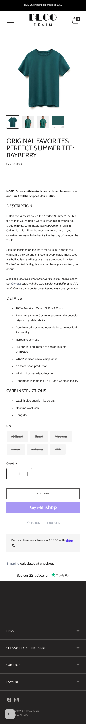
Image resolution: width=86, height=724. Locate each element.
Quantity (11, 463)
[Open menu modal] (10, 20)
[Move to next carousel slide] (79, 618)
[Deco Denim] (43, 20)
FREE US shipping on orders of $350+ (43, 4)
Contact (16, 283)
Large (15, 449)
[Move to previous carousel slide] (6, 618)
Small (39, 436)
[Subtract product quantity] (11, 473)
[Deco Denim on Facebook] (9, 700)
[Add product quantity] (27, 473)
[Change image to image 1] (12, 122)
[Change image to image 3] (43, 122)
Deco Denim (32, 711)
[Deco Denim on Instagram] (16, 700)
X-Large (37, 449)
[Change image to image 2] (28, 122)
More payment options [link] (43, 522)
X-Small (17, 436)
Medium (61, 436)
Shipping (12, 563)
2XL (58, 449)
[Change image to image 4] (58, 122)
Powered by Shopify (17, 715)
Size (8, 426)
